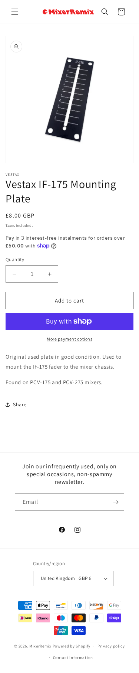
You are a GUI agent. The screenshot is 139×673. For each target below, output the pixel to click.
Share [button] (20, 404)
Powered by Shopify (72, 646)
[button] (15, 12)
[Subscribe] (115, 502)
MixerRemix (40, 646)
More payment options (69, 339)
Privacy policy (111, 646)
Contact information (73, 657)
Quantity (15, 259)
